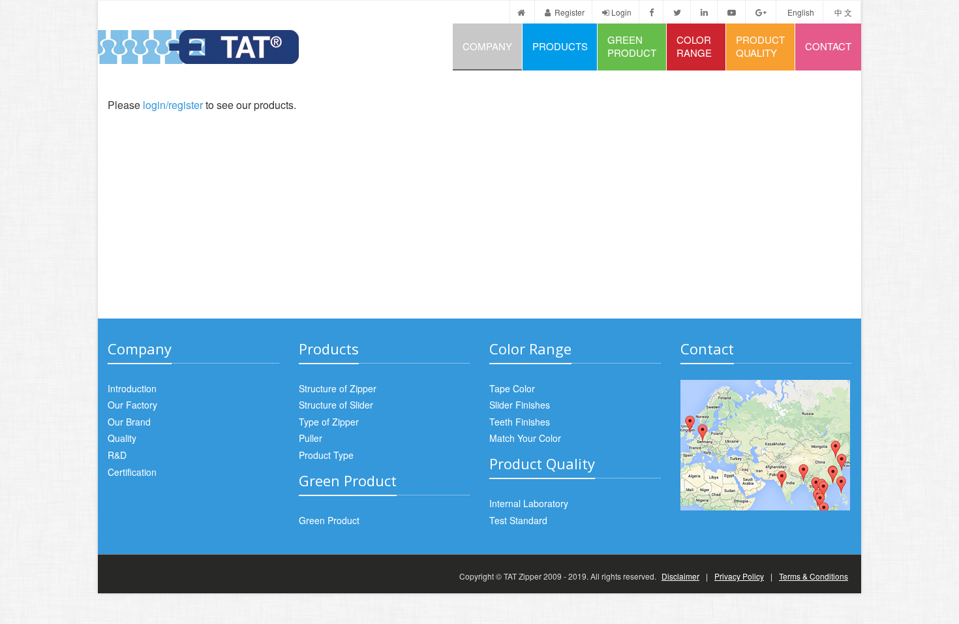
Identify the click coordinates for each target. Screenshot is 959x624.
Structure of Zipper (337, 388)
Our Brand (129, 421)
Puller (310, 438)
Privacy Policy (739, 576)
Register (569, 12)
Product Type (326, 454)
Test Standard (518, 520)
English (800, 12)
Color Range (694, 46)
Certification (132, 471)
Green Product (631, 46)
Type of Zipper (329, 421)
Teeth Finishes (519, 421)
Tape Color (512, 388)
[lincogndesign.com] (108, 576)
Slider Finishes (519, 404)
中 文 (843, 12)
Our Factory (132, 404)
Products (560, 46)
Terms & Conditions (813, 576)
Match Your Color (525, 438)
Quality (122, 438)
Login (621, 12)
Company (487, 46)
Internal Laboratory (528, 503)
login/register (173, 104)
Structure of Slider (336, 404)
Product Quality (760, 46)
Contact (828, 46)
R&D (117, 454)
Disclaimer (680, 576)
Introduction (132, 388)
